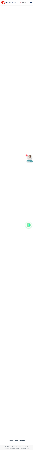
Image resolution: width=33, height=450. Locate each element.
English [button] (23, 2)
